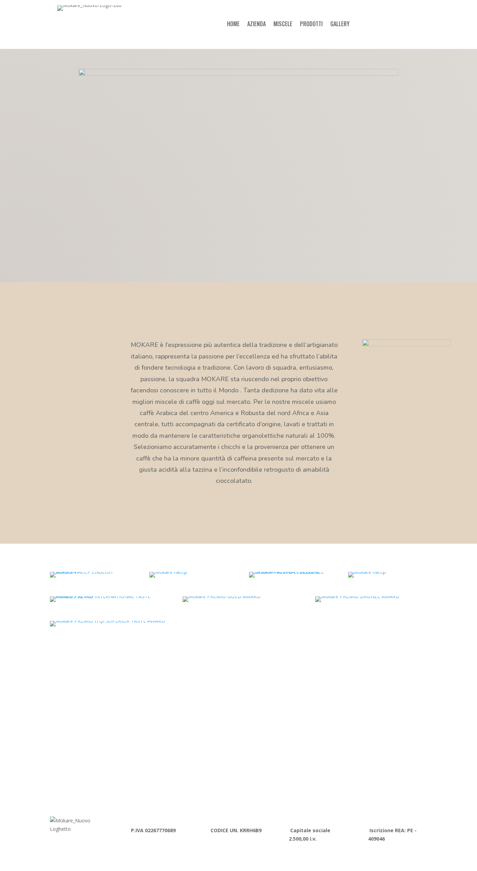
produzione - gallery (91, 751)
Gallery (340, 24)
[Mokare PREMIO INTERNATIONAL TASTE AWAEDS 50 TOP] (106, 596)
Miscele (282, 24)
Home (233, 24)
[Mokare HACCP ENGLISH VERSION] (89, 571)
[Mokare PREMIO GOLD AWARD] (221, 596)
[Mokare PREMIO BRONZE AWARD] (357, 596)
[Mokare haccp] (168, 571)
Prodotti (311, 24)
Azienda (256, 24)
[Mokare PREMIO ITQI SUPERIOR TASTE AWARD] (107, 620)
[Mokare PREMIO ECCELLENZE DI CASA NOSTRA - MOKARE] (288, 571)
